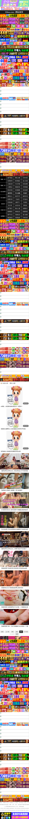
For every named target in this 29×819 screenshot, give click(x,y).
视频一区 (3, 179)
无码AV (3, 204)
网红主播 (17, 177)
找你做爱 (25, 190)
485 (12, 631)
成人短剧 (25, 214)
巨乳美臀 (25, 184)
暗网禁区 (10, 211)
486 (17, 631)
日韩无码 (25, 217)
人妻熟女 (10, 187)
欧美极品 (17, 181)
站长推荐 (3, 191)
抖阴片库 (3, 210)
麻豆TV (18, 202)
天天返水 (25, 199)
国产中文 (10, 214)
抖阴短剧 (17, 217)
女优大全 (17, 205)
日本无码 (25, 177)
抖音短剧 (10, 202)
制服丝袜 (17, 187)
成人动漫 (25, 181)
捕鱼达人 (10, 196)
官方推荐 (3, 197)
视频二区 (3, 185)
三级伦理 (10, 184)
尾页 (17, 634)
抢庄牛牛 (17, 196)
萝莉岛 (25, 205)
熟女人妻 (17, 208)
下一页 (26, 631)
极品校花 (10, 217)
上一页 (7, 631)
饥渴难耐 (17, 190)
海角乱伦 (17, 211)
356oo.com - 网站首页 (14, 12)
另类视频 (25, 187)
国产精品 (10, 177)
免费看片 (3, 216)
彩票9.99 (10, 199)
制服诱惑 (25, 211)
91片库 (10, 205)
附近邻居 (10, 190)
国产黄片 (10, 208)
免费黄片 (25, 208)
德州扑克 (25, 196)
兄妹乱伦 (17, 214)
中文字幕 (17, 184)
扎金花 (17, 199)
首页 (2, 631)
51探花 (25, 202)
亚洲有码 (10, 181)
